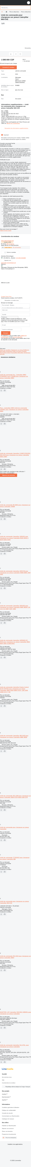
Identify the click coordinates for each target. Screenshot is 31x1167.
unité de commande (20, 71)
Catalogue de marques (8, 1119)
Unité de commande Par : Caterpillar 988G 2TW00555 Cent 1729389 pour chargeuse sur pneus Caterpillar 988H (14, 376)
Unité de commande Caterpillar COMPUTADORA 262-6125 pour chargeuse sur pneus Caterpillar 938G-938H (15, 455)
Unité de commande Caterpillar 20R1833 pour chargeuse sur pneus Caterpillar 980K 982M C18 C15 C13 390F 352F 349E (15, 607)
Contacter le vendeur (8, 67)
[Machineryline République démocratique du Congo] (11, 2)
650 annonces (10, 244)
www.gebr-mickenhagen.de (8, 262)
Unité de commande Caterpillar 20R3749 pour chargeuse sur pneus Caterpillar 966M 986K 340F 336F (15, 572)
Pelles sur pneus (17, 351)
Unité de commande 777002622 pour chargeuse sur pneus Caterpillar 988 (14, 858)
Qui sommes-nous (7, 1077)
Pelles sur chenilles (5, 350)
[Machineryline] (6, 12)
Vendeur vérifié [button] (7, 242)
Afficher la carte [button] (5, 282)
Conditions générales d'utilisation (10, 1107)
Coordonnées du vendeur (8, 1083)
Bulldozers (26, 350)
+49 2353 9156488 (21, 258)
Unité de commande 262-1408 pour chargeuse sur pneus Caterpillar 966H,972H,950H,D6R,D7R (15, 796)
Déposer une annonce (8, 475)
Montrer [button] (13, 258)
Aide (3, 1080)
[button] (28, 2)
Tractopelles (14, 352)
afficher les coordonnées (13, 123)
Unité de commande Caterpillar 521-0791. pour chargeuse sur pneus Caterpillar (14, 1046)
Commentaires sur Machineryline (10, 1116)
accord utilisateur (17, 337)
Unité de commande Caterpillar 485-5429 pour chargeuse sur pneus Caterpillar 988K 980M (14, 736)
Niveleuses (9, 351)
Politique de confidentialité (9, 1110)
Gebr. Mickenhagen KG (7, 240)
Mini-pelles (3, 351)
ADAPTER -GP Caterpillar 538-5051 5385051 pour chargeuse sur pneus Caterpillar (15, 1013)
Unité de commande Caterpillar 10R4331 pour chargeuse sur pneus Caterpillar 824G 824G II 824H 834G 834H (14, 538)
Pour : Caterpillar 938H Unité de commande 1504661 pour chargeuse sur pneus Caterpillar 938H (14, 409)
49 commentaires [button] (17, 247)
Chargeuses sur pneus (17, 350)
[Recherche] (28, 7)
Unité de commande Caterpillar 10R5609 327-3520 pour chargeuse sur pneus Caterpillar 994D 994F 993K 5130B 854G (15, 642)
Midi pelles (21, 352)
